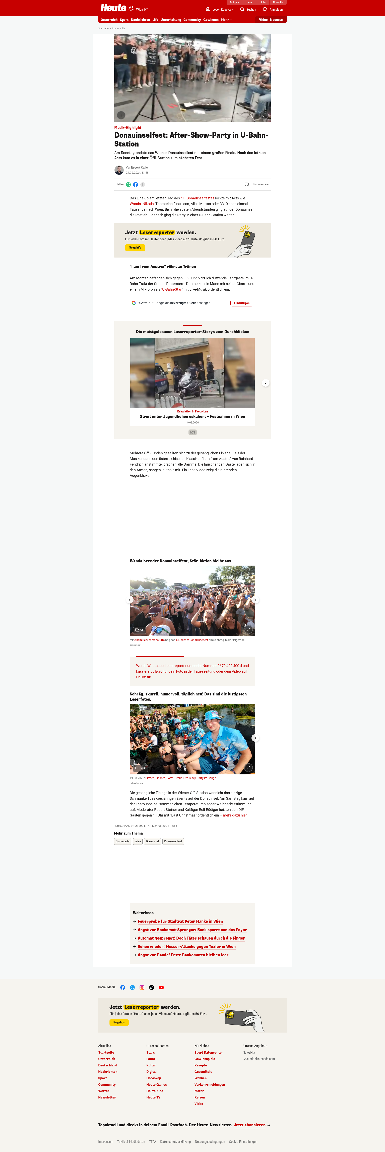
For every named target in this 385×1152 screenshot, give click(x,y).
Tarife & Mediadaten (131, 1142)
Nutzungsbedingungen (210, 1142)
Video (263, 20)
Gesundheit (203, 1072)
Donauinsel (152, 841)
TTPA (152, 1142)
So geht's (135, 248)
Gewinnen (211, 20)
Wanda (135, 204)
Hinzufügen (241, 303)
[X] (132, 987)
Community (192, 20)
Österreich (109, 20)
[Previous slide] (119, 383)
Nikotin (148, 204)
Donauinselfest (173, 841)
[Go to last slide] (130, 599)
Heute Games (156, 1085)
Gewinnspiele (205, 1059)
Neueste (276, 20)
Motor (199, 1091)
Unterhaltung (171, 20)
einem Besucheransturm (149, 640)
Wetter (103, 1091)
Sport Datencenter (209, 1053)
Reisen (200, 1097)
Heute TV (153, 1097)
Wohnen (201, 1078)
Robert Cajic (139, 168)
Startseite (103, 28)
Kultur (151, 1065)
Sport (124, 20)
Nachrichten (107, 1072)
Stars (150, 1053)
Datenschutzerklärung (175, 1142)
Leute (150, 1059)
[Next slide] (266, 383)
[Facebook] (135, 184)
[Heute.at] (114, 7)
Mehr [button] (225, 20)
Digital (151, 1072)
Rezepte (201, 1065)
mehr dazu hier (235, 815)
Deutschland (107, 1065)
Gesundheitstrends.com (259, 1059)
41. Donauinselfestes (197, 198)
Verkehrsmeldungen (210, 1085)
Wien (138, 841)
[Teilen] (142, 184)
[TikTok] (151, 987)
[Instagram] (142, 987)
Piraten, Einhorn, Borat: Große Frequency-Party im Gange (180, 778)
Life (155, 20)
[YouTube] (161, 987)
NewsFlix (249, 1053)
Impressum (105, 1142)
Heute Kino (154, 1091)
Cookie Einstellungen (243, 1142)
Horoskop (153, 1078)
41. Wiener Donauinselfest (192, 640)
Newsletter (107, 1097)
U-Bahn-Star (171, 289)
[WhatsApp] (128, 184)
